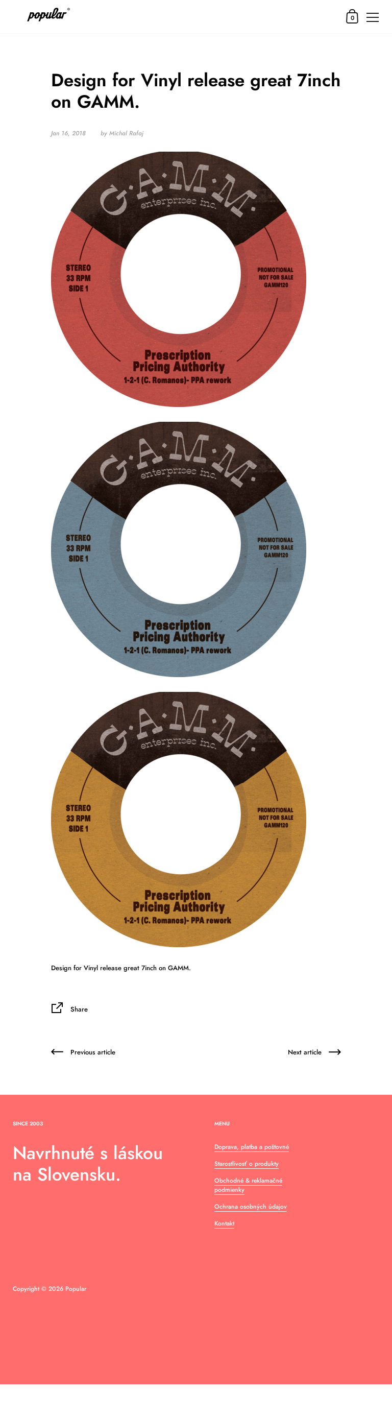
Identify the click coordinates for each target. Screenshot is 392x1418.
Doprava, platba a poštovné (251, 1146)
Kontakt (224, 1223)
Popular (75, 1288)
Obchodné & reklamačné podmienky (248, 1185)
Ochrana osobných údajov (250, 1206)
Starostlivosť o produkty (246, 1163)
